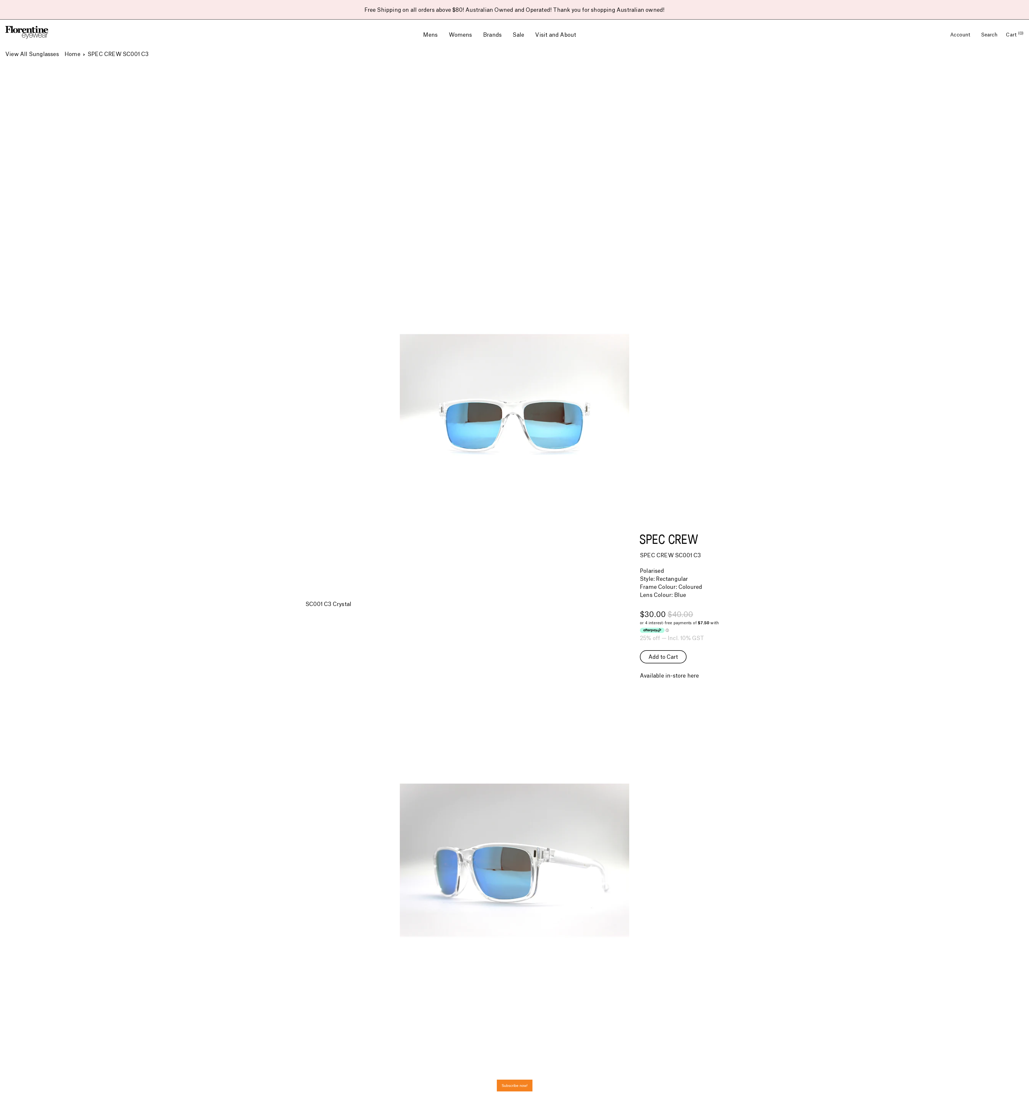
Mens (430, 35)
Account (961, 34)
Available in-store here (669, 676)
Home (72, 54)
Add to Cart (663, 657)
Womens (460, 35)
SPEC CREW (668, 539)
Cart (1015, 34)
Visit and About (555, 35)
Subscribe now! (515, 1085)
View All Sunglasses (32, 54)
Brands (492, 35)
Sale (518, 35)
